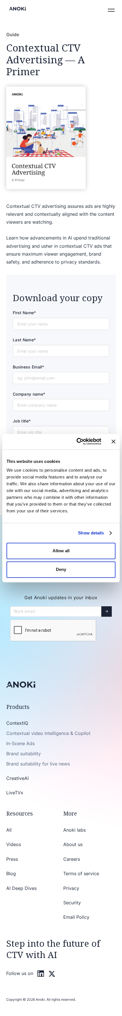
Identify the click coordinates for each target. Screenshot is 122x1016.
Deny (61, 569)
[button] (110, 9)
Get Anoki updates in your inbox (60, 597)
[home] (16, 9)
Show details (91, 532)
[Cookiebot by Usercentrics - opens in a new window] (77, 441)
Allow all (61, 551)
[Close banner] (113, 442)
